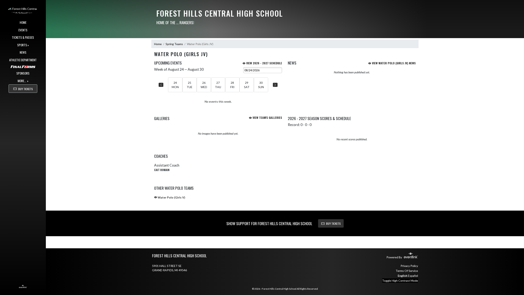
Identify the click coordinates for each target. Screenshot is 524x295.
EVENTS (22, 30)
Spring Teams (174, 44)
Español (413, 275)
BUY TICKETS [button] (25, 89)
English (402, 275)
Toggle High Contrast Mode (400, 280)
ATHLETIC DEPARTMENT (23, 60)
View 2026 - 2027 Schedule (263, 63)
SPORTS (22, 45)
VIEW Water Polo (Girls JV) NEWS (393, 63)
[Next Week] (275, 85)
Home (158, 44)
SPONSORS (22, 73)
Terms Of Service (407, 270)
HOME (23, 22)
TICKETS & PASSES (23, 37)
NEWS (23, 52)
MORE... (22, 80)
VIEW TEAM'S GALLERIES (267, 117)
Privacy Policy (409, 266)
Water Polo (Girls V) (171, 197)
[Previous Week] (161, 85)
